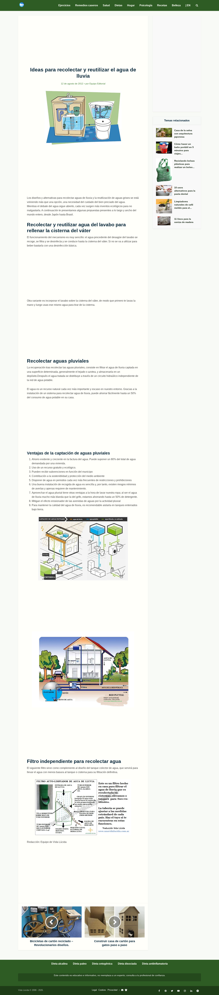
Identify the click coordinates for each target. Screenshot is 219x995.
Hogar (131, 5)
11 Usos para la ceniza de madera (183, 220)
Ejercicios (64, 5)
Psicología (145, 5)
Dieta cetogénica (102, 963)
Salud (106, 5)
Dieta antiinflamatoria (155, 963)
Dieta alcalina (59, 963)
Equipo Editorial (97, 83)
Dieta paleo (80, 963)
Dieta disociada (127, 963)
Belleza (176, 5)
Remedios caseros (86, 5)
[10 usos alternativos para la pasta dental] (165, 190)
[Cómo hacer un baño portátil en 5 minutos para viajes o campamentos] (165, 148)
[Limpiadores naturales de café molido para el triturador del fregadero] (165, 206)
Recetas (162, 5)
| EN (187, 5)
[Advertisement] (83, 39)
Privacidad (112, 990)
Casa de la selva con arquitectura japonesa (183, 133)
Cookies (102, 990)
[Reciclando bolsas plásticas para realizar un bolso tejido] (165, 170)
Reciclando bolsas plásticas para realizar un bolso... (184, 164)
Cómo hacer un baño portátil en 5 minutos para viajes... (184, 149)
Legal (94, 990)
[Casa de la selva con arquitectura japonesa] (165, 132)
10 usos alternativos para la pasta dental (184, 190)
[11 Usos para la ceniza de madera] (165, 221)
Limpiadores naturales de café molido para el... (183, 204)
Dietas (118, 5)
